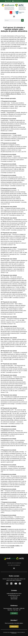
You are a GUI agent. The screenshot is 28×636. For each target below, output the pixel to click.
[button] (14, 16)
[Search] (22, 20)
